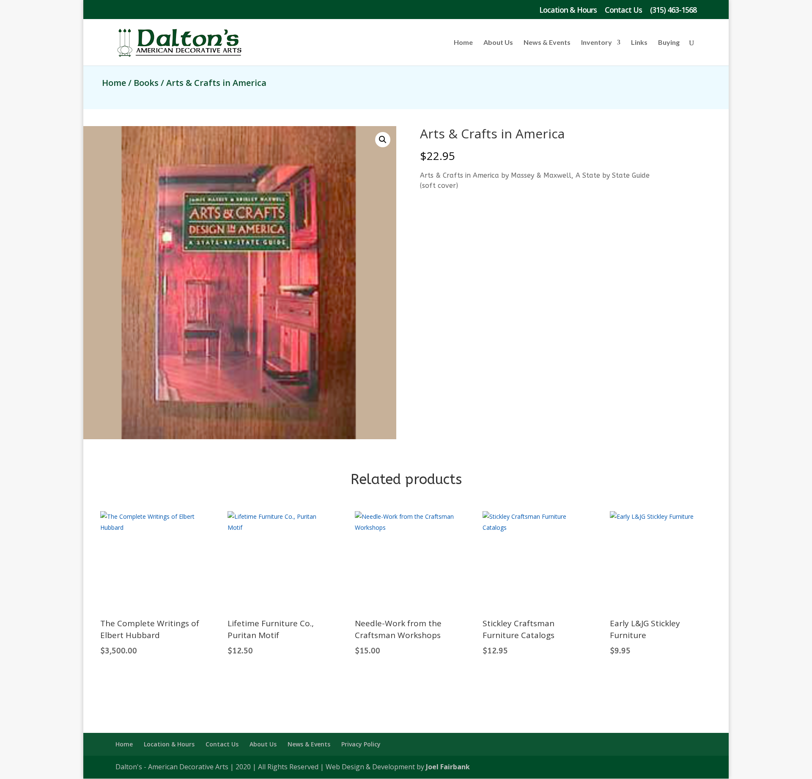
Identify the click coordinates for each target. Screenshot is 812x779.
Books (146, 82)
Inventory (596, 42)
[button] (382, 139)
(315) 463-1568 (673, 10)
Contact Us (623, 10)
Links (639, 42)
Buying (669, 42)
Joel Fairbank (448, 766)
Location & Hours (568, 10)
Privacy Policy (361, 744)
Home (463, 42)
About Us (498, 42)
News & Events (547, 42)
